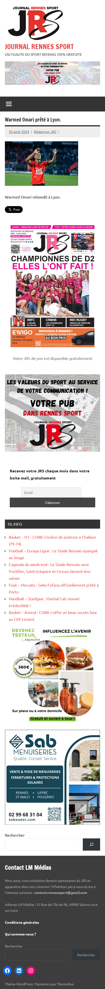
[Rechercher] (91, 844)
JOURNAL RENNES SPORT (39, 46)
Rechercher (15, 835)
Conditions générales (22, 922)
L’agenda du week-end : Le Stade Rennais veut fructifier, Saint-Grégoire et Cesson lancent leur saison (50, 571)
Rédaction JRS (45, 131)
